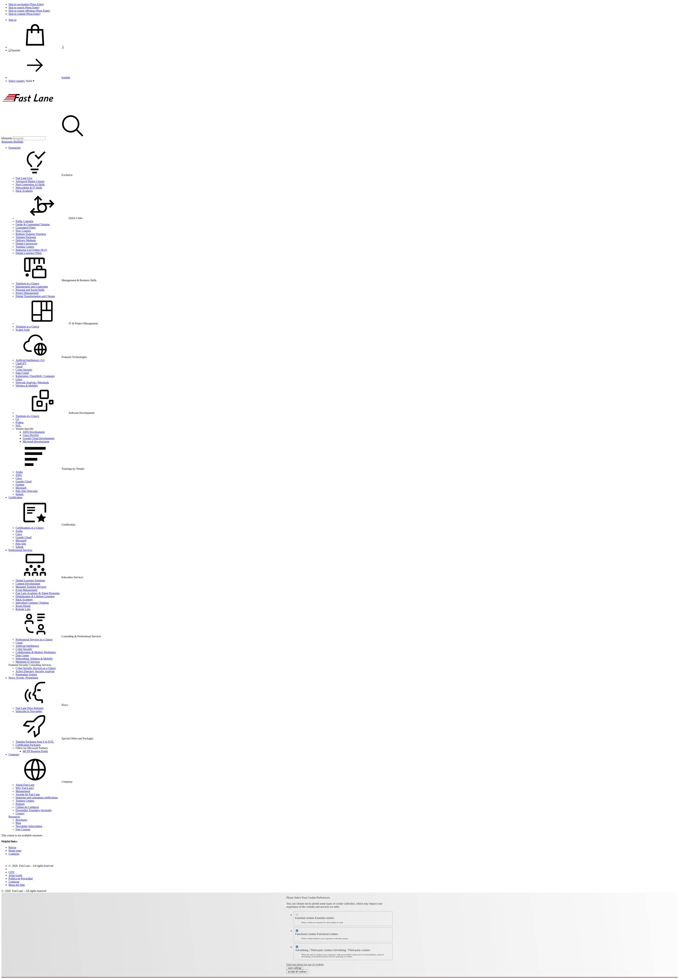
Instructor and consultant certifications (37, 797)
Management (23, 791)
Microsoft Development (36, 441)
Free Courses (23, 829)
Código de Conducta (27, 807)
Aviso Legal (15, 875)
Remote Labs (23, 609)
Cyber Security (24, 369)
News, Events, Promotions (23, 677)
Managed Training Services (31, 586)
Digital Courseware (26, 243)
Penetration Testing (26, 674)
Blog (18, 822)
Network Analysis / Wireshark (32, 382)
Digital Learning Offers (29, 253)
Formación (14, 147)
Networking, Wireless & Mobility (34, 658)
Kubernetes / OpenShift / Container (35, 376)
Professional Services (20, 550)
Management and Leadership (32, 286)
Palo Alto (21, 543)
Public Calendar (24, 221)
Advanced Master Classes (30, 181)
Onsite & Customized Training (33, 224)
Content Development (28, 583)
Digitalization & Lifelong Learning (35, 596)
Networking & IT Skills (29, 187)
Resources (14, 816)
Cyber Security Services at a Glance (36, 668)
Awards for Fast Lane (28, 794)
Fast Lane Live (24, 178)
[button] (30, 80)
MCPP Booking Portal (35, 751)
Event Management (26, 590)
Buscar (12, 847)
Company (13, 754)
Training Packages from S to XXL (35, 741)
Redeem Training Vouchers (31, 233)
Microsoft (21, 487)
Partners (20, 803)
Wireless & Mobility (27, 385)
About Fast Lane (25, 784)
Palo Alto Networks (27, 491)
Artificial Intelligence (27, 645)
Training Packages (26, 237)
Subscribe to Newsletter (29, 711)
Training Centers (25, 246)
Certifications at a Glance (30, 527)
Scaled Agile (23, 329)
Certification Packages (28, 744)
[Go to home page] (27, 110)
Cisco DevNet (31, 435)
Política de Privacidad (20, 878)
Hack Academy (24, 190)
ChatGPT (21, 363)
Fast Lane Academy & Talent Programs (38, 593)
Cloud (19, 366)
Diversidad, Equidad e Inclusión (33, 810)
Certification (15, 497)
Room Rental (23, 605)
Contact (20, 813)
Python (20, 422)
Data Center (22, 372)
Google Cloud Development (38, 438)
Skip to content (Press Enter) (24, 13)
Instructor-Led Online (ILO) (31, 249)
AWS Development (34, 431)
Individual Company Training (32, 602)
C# (17, 419)
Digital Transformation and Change (35, 296)
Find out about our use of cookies (305, 964)
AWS (19, 475)
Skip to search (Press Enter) (23, 7)
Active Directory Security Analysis (35, 671)
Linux (19, 379)
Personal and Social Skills (30, 289)
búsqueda (6, 138)
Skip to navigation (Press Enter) (26, 4)
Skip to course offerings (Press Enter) (29, 10)
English (66, 77)
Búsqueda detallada (12, 141)
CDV (11, 872)
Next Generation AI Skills (30, 184)
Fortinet (20, 484)
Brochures (21, 819)
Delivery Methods (26, 240)
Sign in (12, 19)
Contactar (13, 853)
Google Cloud (23, 481)
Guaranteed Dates (26, 227)
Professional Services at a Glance (34, 639)
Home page (14, 850)
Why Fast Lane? (25, 787)
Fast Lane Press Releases (29, 708)
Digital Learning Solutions (30, 580)
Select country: (16, 80)
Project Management (27, 293)
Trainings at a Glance (27, 283)
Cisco (19, 478)
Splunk (20, 494)
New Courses (23, 230)
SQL (18, 425)
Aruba (19, 471)
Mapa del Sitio (16, 884)
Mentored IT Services (28, 661)
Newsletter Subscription (29, 826)
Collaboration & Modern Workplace (36, 652)
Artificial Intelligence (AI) (30, 360)
